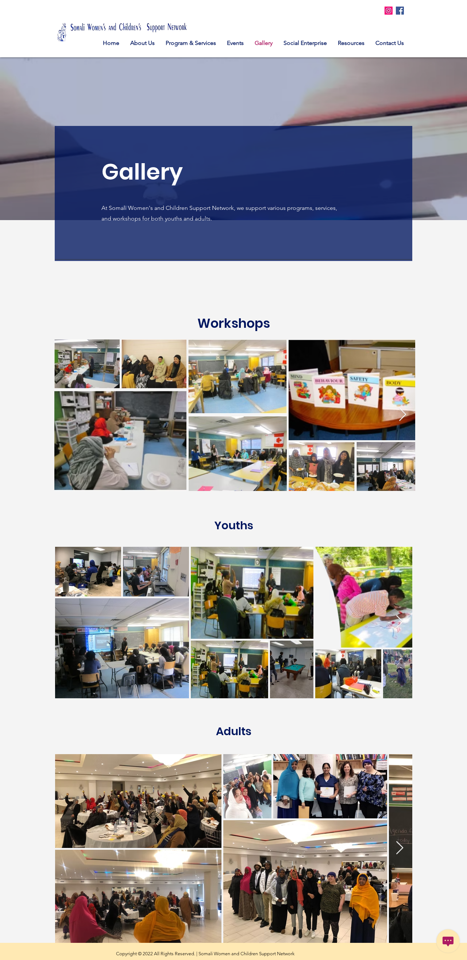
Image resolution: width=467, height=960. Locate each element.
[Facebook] (400, 11)
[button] (190, 43)
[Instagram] (389, 11)
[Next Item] (402, 415)
